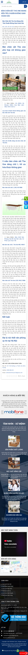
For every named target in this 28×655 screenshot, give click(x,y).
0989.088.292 (10, 370)
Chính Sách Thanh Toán (7, 586)
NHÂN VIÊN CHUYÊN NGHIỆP (14, 493)
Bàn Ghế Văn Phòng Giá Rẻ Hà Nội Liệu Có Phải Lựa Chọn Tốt (14, 238)
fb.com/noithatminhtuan (9, 637)
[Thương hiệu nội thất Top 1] (9, 1)
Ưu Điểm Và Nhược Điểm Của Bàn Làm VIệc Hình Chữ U (14, 105)
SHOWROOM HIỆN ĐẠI (14, 515)
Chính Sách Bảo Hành (7, 588)
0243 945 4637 (11, 633)
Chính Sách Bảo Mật (6, 584)
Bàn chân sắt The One (8, 26)
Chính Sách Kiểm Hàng (7, 595)
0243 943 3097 (19, 633)
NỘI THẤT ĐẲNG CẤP (14, 471)
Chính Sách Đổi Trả (6, 590)
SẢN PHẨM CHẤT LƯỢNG (14, 450)
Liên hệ (24, 2)
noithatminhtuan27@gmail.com (14, 372)
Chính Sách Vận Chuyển (7, 593)
